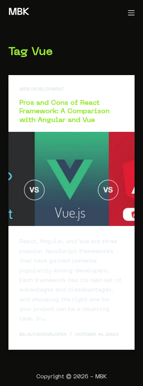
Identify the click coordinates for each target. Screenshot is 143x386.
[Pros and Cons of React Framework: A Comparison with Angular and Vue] (71, 179)
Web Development (41, 89)
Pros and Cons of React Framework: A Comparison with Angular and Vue (64, 111)
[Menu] (131, 13)
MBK (18, 12)
